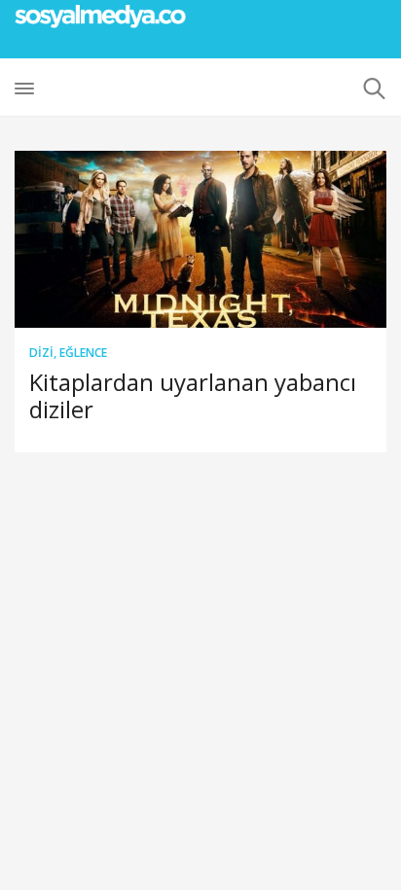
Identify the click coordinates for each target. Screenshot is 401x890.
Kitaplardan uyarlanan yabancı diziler (192, 395)
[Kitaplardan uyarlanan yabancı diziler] (200, 239)
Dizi (41, 352)
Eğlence (83, 352)
